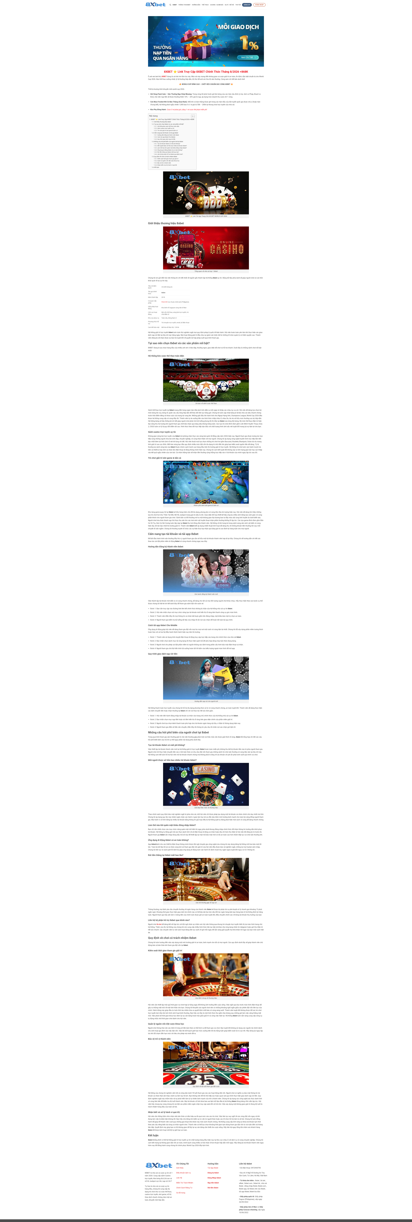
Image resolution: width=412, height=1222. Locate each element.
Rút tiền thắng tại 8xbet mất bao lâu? (168, 152)
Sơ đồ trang (180, 1193)
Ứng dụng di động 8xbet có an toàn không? (169, 150)
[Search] (170, 5)
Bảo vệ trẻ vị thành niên (164, 163)
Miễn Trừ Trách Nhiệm (184, 1183)
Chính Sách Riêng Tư (184, 1188)
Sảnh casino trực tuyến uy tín (165, 128)
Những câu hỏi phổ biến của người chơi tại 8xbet (168, 141)
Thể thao (205, 5)
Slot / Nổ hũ (229, 5)
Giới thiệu (179, 1168)
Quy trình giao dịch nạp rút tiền (166, 139)
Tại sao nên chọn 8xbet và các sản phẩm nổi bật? (169, 124)
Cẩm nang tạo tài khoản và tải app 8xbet (166, 133)
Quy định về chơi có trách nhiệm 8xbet (165, 156)
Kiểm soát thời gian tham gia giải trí (167, 159)
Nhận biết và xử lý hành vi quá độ (167, 165)
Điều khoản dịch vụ (183, 1173)
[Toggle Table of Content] (191, 116)
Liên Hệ (179, 1178)
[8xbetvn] (155, 5)
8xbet (175, 5)
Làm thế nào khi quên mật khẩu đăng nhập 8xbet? (172, 148)
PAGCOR (164, 302)
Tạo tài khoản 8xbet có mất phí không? (168, 143)
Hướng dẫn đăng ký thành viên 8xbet (168, 135)
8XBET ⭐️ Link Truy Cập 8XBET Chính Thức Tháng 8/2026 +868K (172, 119)
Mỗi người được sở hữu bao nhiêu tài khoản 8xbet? (172, 146)
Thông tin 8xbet (184, 5)
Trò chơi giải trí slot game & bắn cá (167, 130)
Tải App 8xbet (213, 1168)
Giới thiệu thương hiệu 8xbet (162, 122)
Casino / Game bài (216, 5)
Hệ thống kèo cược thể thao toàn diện (168, 126)
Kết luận (156, 167)
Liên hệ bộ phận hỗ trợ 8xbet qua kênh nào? (170, 154)
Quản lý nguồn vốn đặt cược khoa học (168, 161)
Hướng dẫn (196, 5)
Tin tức (238, 5)
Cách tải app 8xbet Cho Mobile (166, 137)
